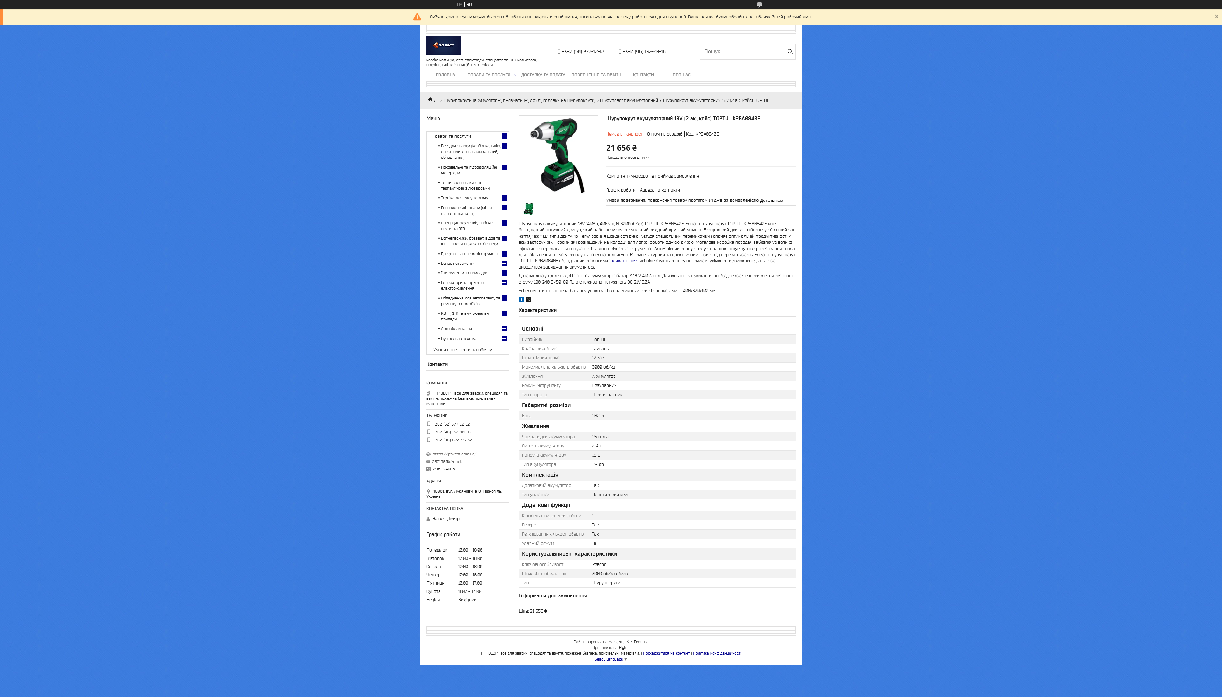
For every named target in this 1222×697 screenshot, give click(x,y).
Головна (445, 74)
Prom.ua (641, 642)
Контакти (643, 74)
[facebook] (521, 300)
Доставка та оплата (543, 74)
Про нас (682, 74)
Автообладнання (456, 328)
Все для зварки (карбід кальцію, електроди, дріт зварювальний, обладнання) (471, 152)
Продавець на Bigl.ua (611, 647)
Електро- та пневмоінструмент (469, 253)
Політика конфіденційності (717, 653)
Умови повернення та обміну (462, 349)
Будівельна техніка (458, 338)
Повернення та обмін (596, 74)
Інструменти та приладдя (464, 273)
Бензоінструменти (457, 263)
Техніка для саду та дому (464, 197)
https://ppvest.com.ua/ (455, 454)
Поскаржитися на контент (666, 653)
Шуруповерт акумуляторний (629, 100)
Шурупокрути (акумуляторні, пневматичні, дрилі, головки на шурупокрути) (520, 100)
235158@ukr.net (447, 461)
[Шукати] (790, 52)
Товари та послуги (489, 74)
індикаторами (623, 260)
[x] (528, 300)
